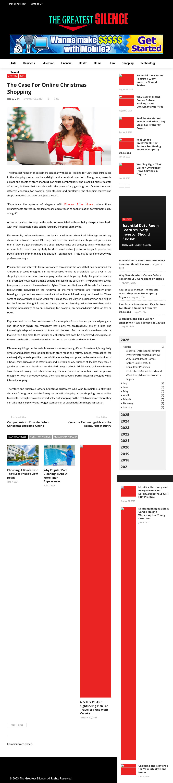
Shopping (128, 63)
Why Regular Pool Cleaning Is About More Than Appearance (56, 475)
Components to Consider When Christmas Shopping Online (28, 424)
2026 (125, 339)
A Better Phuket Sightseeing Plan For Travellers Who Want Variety (94, 707)
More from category (65, 436)
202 (124, 466)
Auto (13, 63)
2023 (125, 427)
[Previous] (121, 186)
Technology (147, 63)
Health (83, 63)
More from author (40, 436)
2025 (125, 414)
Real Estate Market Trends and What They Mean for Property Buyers (151, 123)
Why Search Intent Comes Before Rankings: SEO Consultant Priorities (150, 101)
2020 (125, 447)
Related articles (17, 436)
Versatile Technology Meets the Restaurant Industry (89, 424)
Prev (13, 725)
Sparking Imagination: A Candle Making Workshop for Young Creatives (153, 513)
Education (48, 63)
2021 (125, 440)
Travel (14, 72)
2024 (125, 421)
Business (29, 63)
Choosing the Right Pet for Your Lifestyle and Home (153, 769)
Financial (66, 63)
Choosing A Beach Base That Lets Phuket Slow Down (22, 474)
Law (112, 63)
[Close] (121, 478)
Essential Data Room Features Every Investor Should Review (150, 80)
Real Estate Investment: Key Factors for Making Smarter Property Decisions (140, 146)
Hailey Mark (13, 98)
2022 (125, 434)
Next (20, 725)
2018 (125, 459)
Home (98, 63)
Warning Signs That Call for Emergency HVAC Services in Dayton (149, 169)
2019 (125, 453)
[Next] (127, 186)
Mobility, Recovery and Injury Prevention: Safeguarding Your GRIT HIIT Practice (153, 492)
